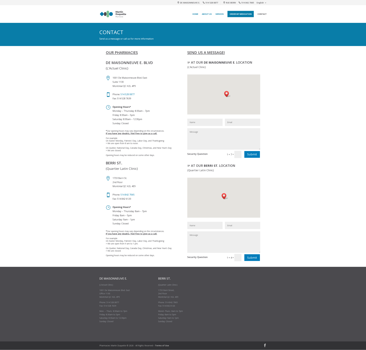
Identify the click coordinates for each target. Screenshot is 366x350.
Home (195, 14)
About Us (207, 14)
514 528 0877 (211, 3)
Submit (252, 154)
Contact (262, 14)
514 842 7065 (247, 3)
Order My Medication (241, 14)
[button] (227, 94)
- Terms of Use (161, 345)
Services (219, 14)
